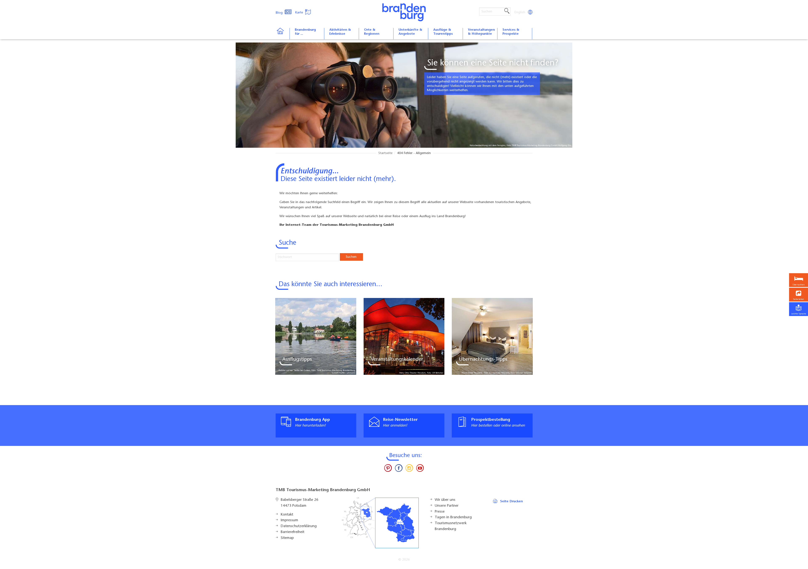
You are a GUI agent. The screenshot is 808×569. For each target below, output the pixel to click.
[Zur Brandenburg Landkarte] (380, 522)
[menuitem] (520, 12)
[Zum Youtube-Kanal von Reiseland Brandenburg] (420, 469)
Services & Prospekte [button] (510, 32)
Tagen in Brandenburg (453, 517)
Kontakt (287, 515)
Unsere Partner (446, 506)
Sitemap (287, 538)
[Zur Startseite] (282, 33)
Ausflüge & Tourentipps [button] (443, 32)
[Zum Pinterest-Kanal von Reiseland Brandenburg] (388, 469)
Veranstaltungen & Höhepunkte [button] (481, 32)
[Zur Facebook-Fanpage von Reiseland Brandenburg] (398, 469)
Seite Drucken (511, 501)
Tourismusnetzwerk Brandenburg (450, 526)
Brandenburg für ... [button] (305, 32)
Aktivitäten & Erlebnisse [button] (340, 32)
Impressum (289, 520)
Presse (440, 512)
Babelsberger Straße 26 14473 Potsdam (299, 503)
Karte (299, 12)
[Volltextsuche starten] (507, 11)
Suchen (351, 257)
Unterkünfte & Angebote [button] (410, 32)
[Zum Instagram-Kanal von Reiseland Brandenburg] (409, 469)
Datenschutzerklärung (299, 526)
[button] (798, 295)
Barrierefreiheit (292, 532)
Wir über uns (445, 500)
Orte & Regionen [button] (371, 32)
